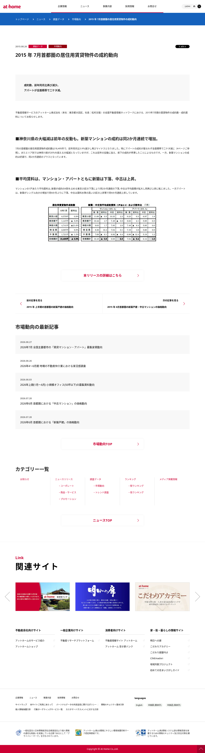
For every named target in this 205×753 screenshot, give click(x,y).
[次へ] (197, 596)
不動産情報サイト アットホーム (121, 640)
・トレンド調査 (101, 492)
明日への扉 (155, 640)
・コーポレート (66, 485)
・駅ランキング (136, 485)
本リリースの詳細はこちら (102, 275)
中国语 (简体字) (173, 705)
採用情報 (61, 697)
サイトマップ (21, 704)
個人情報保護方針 (23, 709)
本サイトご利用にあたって (41, 704)
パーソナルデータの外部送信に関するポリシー (76, 704)
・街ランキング (136, 492)
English (139, 705)
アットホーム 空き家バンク (119, 646)
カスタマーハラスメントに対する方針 (82, 709)
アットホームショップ (26, 646)
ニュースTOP (102, 520)
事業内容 (107, 6)
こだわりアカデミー (160, 646)
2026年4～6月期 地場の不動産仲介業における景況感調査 (53, 366)
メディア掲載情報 (168, 479)
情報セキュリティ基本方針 (112, 704)
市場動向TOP (102, 444)
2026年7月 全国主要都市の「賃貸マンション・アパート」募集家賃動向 (61, 347)
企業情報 (62, 6)
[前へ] (8, 596)
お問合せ (152, 6)
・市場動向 (98, 485)
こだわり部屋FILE (159, 652)
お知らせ (24, 479)
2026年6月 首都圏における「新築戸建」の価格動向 (49, 422)
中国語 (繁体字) (154, 705)
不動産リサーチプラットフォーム (77, 640)
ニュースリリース (64, 479)
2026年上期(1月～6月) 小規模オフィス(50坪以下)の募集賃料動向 (58, 385)
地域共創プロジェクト (161, 664)
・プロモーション (67, 498)
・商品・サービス (67, 492)
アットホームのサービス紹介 (30, 640)
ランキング (130, 479)
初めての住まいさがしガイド (164, 670)
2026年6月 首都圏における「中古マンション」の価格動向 (53, 403)
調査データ (95, 479)
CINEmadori (156, 658)
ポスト (183, 46)
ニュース (84, 6)
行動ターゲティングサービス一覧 (48, 709)
